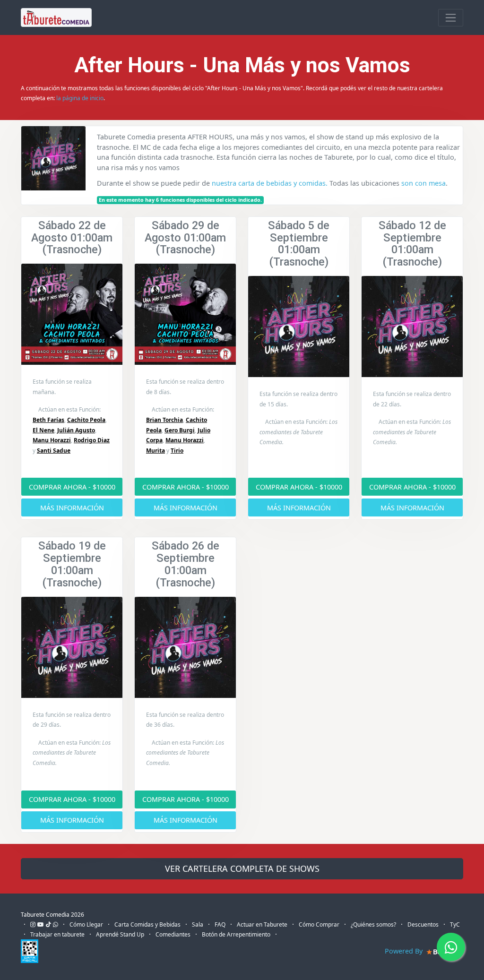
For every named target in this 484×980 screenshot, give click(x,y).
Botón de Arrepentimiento (236, 934)
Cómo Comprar (319, 924)
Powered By (404, 950)
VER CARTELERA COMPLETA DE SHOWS (242, 868)
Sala (197, 924)
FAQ (220, 924)
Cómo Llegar (86, 924)
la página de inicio (80, 98)
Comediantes (173, 934)
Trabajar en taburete (57, 934)
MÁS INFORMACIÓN (72, 507)
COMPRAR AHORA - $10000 (72, 486)
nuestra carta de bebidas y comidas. (270, 183)
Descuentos (423, 924)
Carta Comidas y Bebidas (147, 924)
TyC (455, 924)
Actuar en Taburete (262, 924)
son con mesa (423, 183)
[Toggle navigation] (450, 17)
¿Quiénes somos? (373, 924)
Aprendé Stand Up (120, 934)
